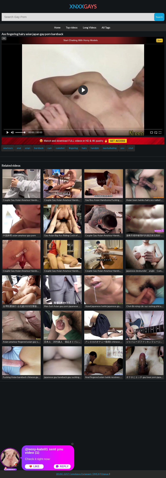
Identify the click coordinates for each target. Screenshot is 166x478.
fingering (73, 148)
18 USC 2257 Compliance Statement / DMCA (77, 474)
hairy (84, 148)
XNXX (83, 6)
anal (19, 148)
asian (27, 148)
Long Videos (89, 27)
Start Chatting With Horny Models (80, 40)
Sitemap (105, 474)
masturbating (110, 148)
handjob (95, 148)
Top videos (71, 27)
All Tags (106, 27)
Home (57, 27)
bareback (38, 148)
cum (49, 148)
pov (122, 148)
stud (130, 148)
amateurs (8, 148)
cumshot (60, 148)
